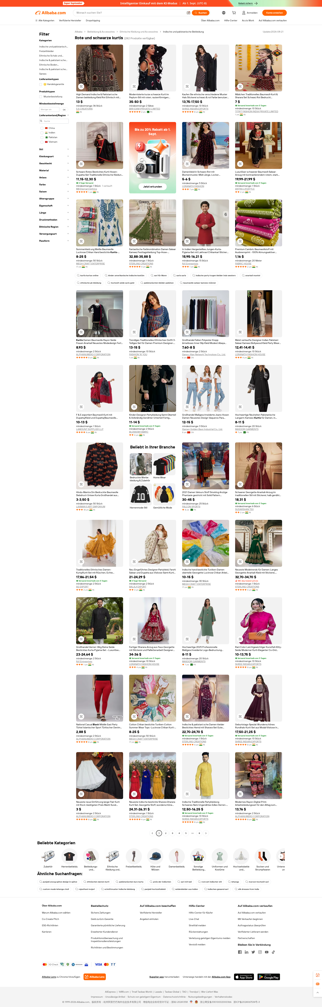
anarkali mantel (252, 275)
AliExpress (110, 991)
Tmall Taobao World (142, 991)
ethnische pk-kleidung (90, 283)
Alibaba (78, 31)
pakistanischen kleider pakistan (159, 283)
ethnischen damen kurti (98, 882)
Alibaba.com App (221, 976)
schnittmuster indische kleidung (119, 889)
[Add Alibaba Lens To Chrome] (95, 976)
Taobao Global (172, 991)
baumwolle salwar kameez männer (199, 283)
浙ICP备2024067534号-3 (246, 1002)
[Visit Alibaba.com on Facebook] (240, 952)
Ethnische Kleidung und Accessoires (139, 31)
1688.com (124, 991)
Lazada (158, 991)
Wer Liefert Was (209, 991)
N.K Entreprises (190, 263)
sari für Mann (160, 275)
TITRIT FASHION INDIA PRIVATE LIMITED (256, 111)
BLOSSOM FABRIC (138, 432)
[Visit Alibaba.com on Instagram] (260, 952)
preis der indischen (162, 882)
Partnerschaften (246, 938)
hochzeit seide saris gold (122, 283)
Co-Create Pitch (50, 919)
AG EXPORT (82, 586)
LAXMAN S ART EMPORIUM (90, 506)
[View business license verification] (191, 1002)
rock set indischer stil (211, 882)
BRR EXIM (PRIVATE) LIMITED (144, 108)
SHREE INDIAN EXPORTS (195, 108)
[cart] (234, 13)
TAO (184, 991)
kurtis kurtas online (89, 275)
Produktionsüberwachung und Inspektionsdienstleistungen (107, 939)
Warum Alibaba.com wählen (56, 912)
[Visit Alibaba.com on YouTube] (267, 952)
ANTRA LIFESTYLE (245, 189)
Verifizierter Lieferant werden (253, 931)
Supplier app (156, 976)
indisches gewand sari (218, 889)
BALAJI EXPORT (137, 586)
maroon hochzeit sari (259, 882)
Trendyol (193, 991)
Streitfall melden (197, 925)
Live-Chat (194, 919)
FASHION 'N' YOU (138, 354)
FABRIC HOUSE (243, 263)
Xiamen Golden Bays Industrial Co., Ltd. (202, 429)
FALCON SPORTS (191, 506)
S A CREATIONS (84, 108)
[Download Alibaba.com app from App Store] (244, 976)
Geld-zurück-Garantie (102, 919)
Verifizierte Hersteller (151, 912)
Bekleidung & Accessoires (101, 31)
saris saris (181, 275)
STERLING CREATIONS (141, 263)
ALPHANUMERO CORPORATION (93, 354)
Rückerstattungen (198, 931)
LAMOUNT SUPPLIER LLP (89, 429)
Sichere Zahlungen (101, 912)
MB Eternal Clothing (86, 189)
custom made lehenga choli (56, 889)
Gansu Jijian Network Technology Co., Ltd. (204, 354)
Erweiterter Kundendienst (104, 931)
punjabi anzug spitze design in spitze (60, 882)
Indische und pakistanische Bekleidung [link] (183, 31)
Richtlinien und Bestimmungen (107, 947)
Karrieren (46, 931)
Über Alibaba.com (52, 905)
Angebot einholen (149, 919)
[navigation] (54, 433)
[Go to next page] (206, 833)
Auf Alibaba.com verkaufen (252, 912)
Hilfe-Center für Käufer (201, 912)
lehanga (235, 882)
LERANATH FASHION (193, 186)
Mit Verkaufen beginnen (250, 919)
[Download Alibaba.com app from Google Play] (268, 976)
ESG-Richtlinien (50, 925)
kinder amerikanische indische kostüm (126, 275)
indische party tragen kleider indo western (216, 275)
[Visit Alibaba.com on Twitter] (253, 952)
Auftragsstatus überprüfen (252, 925)
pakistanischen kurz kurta (131, 882)
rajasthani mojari (87, 889)
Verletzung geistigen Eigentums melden (209, 938)
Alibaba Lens (49, 976)
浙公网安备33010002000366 (215, 1002)
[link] (317, 975)
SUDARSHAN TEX (244, 509)
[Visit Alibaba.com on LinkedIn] (247, 952)
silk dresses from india (248, 889)
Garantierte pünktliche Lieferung (108, 925)
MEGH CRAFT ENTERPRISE (90, 263)
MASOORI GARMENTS (246, 429)
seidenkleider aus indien (186, 889)
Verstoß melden (197, 944)
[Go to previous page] (152, 833)
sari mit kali (186, 882)
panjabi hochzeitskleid (155, 889)
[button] (188, 13)
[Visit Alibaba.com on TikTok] (273, 952)
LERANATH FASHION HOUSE (250, 354)
